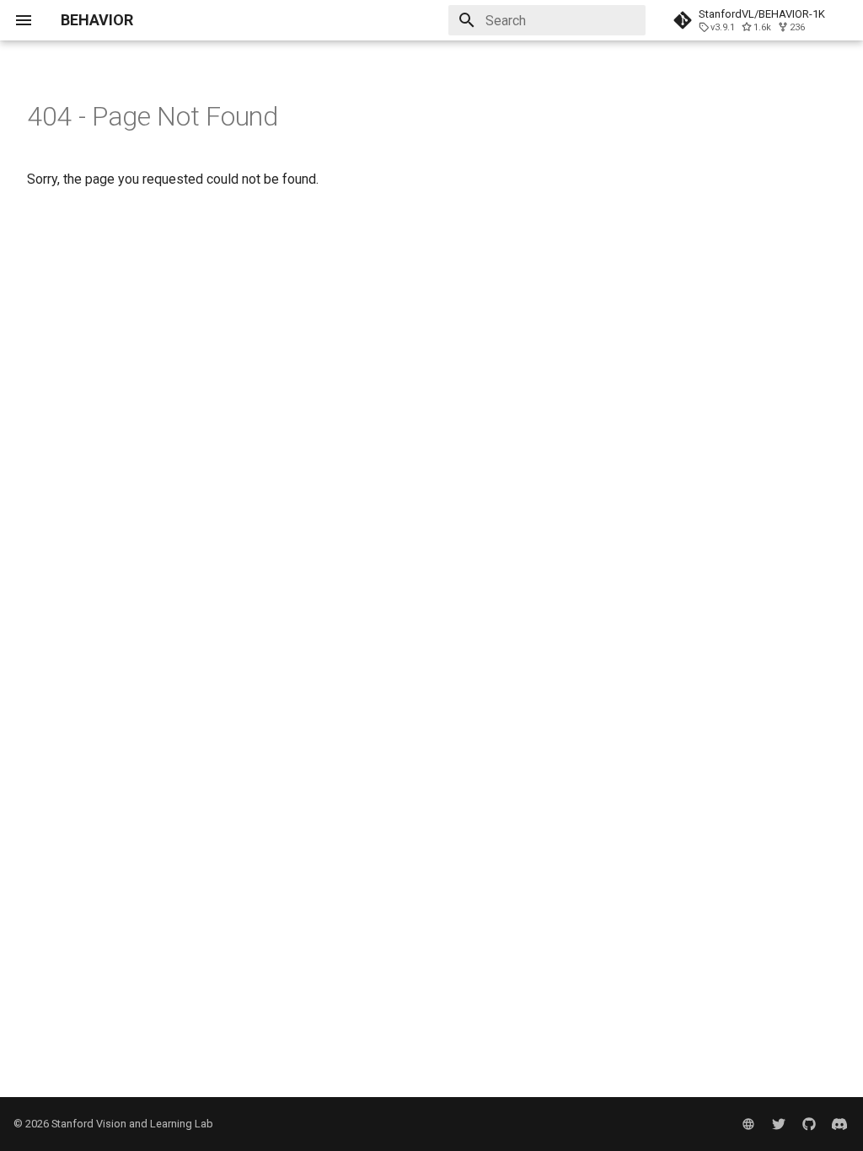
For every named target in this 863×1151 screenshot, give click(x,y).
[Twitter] (778, 1124)
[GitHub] (809, 1124)
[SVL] (748, 1124)
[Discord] (839, 1124)
